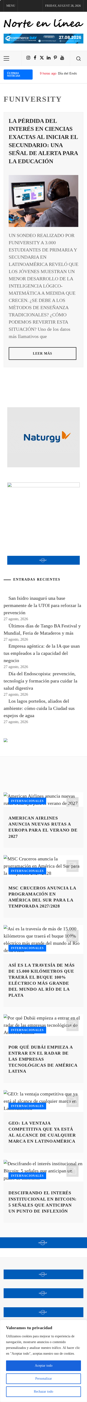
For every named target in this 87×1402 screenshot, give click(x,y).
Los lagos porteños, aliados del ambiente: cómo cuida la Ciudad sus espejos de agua (39, 708)
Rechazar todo (43, 1391)
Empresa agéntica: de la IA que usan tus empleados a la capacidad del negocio (42, 653)
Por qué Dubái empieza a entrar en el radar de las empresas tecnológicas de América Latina (42, 1059)
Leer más (42, 353)
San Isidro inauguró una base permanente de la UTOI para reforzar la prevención (42, 605)
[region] (43, 1361)
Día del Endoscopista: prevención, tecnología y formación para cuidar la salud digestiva (40, 681)
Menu (10, 5)
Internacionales (27, 801)
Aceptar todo (43, 1365)
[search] (78, 58)
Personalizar (43, 1378)
